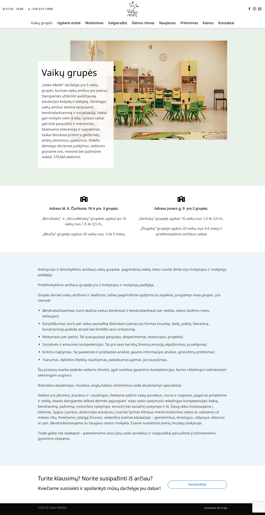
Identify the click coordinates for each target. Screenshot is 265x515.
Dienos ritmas (143, 22)
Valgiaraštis (117, 22)
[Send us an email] (259, 9)
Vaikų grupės (41, 22)
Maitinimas (94, 22)
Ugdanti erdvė (69, 22)
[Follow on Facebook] (249, 9)
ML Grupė (222, 507)
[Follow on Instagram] (254, 9)
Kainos (208, 22)
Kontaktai (226, 22)
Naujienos (167, 22)
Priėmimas (189, 22)
